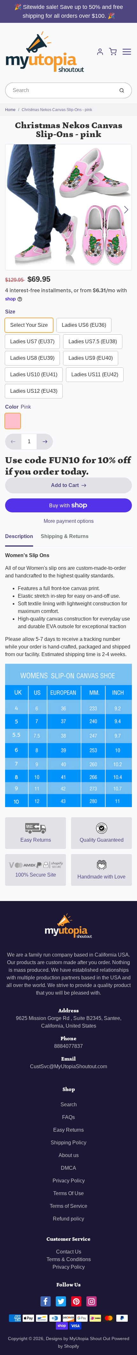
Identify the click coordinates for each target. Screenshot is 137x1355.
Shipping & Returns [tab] (65, 536)
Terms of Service (68, 1206)
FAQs (68, 1117)
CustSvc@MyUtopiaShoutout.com (68, 1066)
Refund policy (68, 1218)
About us (69, 1155)
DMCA (68, 1168)
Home (10, 110)
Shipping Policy (68, 1142)
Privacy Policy (69, 1180)
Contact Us (68, 1251)
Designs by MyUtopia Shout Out (78, 1338)
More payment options (69, 521)
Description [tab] (19, 536)
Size (10, 311)
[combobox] (59, 90)
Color (18, 407)
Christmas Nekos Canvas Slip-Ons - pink (57, 110)
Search (69, 1104)
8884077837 (68, 1046)
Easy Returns (68, 1130)
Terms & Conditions (69, 1259)
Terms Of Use (68, 1193)
